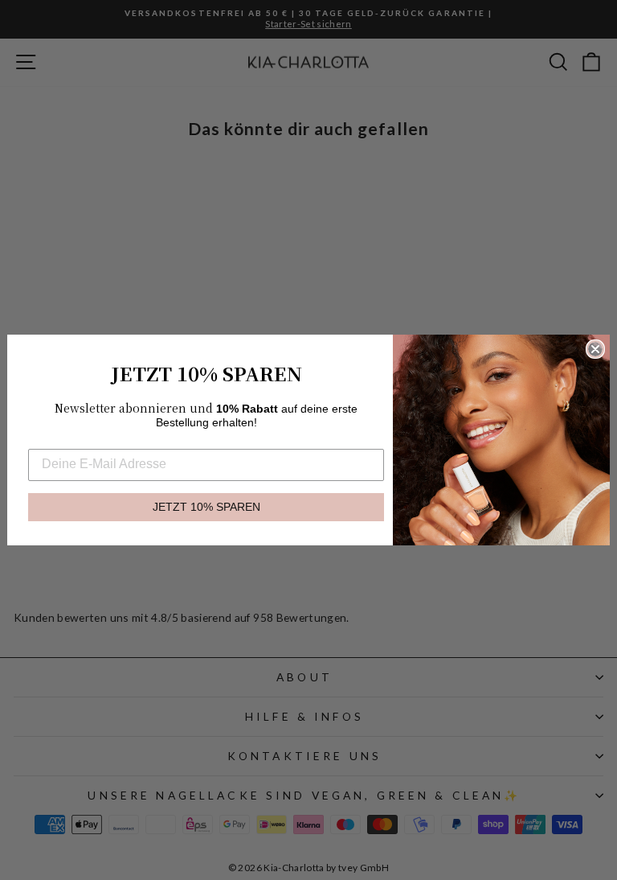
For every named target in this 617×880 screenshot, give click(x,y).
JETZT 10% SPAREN (206, 507)
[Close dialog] (595, 349)
